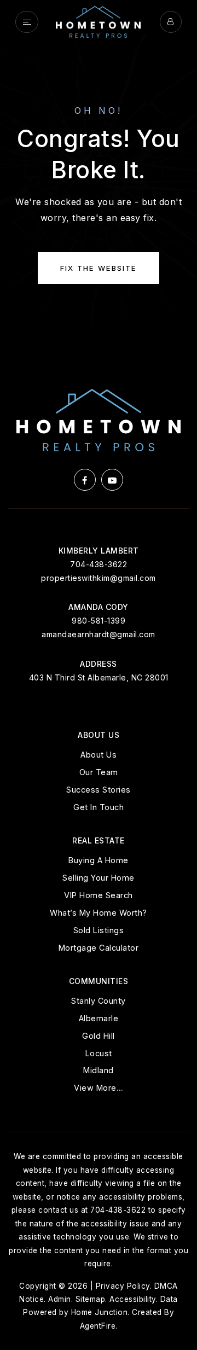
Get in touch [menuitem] (98, 807)
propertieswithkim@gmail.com (98, 578)
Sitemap (91, 1299)
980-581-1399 (98, 620)
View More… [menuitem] (98, 1087)
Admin (59, 1299)
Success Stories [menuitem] (98, 789)
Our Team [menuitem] (98, 772)
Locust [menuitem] (98, 1053)
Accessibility (132, 1299)
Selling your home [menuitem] (98, 877)
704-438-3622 (98, 564)
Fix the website (98, 268)
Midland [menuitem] (98, 1070)
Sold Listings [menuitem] (98, 930)
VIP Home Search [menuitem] (98, 895)
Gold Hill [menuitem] (98, 1035)
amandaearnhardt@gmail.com (98, 634)
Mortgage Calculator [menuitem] (99, 947)
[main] (98, 177)
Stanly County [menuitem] (98, 1000)
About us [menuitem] (98, 754)
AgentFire (98, 1326)
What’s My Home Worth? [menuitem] (98, 912)
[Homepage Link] (98, 20)
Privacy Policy (123, 1286)
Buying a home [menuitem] (98, 860)
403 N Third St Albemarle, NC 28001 (99, 677)
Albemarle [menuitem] (99, 1018)
